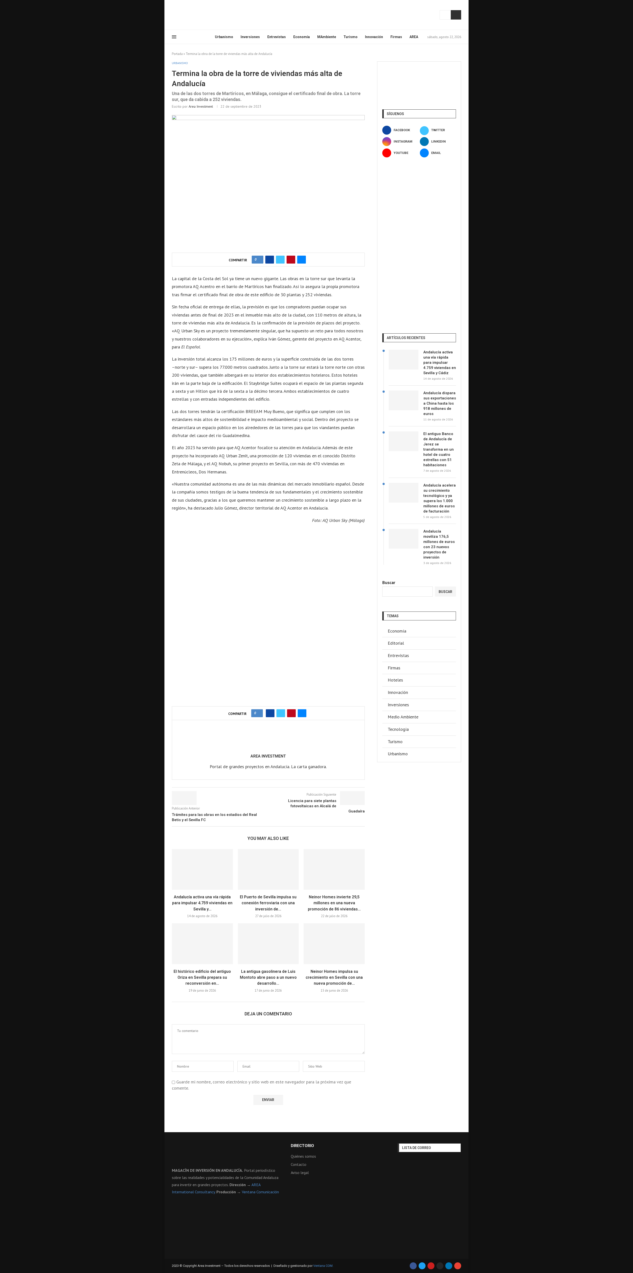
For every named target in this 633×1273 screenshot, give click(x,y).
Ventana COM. (323, 1266)
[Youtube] (197, 15)
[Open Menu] (174, 37)
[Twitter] (179, 15)
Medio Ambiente (403, 717)
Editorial (396, 643)
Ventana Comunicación (260, 1191)
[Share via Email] (301, 260)
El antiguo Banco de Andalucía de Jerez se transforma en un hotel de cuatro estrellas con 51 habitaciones (438, 449)
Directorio (302, 1146)
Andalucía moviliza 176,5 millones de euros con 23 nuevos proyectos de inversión (439, 544)
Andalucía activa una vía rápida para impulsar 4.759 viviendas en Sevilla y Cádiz (439, 362)
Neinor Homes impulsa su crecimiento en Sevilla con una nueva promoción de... (334, 977)
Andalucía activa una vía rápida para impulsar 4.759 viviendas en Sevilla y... (202, 903)
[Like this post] (259, 260)
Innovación (374, 37)
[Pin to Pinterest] (291, 260)
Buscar (456, 15)
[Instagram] (185, 15)
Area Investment (201, 106)
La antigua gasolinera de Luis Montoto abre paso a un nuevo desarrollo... (268, 977)
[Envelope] (457, 1265)
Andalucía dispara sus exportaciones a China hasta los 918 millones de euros (439, 403)
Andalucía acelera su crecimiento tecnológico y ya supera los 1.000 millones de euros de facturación (439, 498)
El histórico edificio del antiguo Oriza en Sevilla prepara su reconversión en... (202, 977)
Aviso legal (300, 1173)
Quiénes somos (303, 1156)
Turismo (350, 37)
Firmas (396, 37)
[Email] (203, 15)
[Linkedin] (191, 15)
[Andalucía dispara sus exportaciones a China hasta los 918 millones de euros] (403, 400)
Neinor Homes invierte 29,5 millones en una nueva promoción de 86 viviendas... (334, 903)
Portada (177, 54)
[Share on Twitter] (280, 260)
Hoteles (395, 680)
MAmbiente (326, 37)
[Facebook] (173, 15)
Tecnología (398, 729)
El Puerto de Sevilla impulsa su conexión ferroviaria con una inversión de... (268, 903)
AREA (413, 37)
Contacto (298, 1164)
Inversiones (250, 37)
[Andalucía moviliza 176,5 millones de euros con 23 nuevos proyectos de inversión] (403, 539)
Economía (301, 37)
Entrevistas (276, 37)
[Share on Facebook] (269, 260)
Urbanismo (224, 37)
